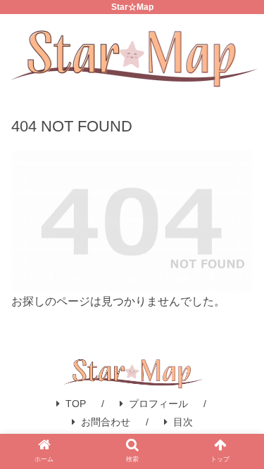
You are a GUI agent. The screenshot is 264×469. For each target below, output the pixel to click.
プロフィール (158, 403)
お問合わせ (105, 422)
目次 (183, 422)
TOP (75, 403)
